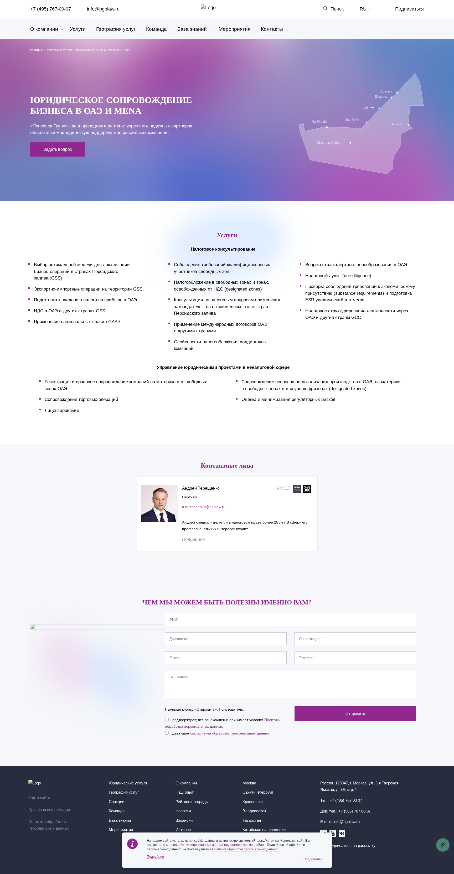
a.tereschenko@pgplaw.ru (203, 507)
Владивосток (254, 811)
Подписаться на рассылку (351, 845)
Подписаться (409, 9)
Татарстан (252, 820)
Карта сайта (39, 797)
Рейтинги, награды (192, 801)
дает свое (221, 733)
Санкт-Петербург (258, 792)
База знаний (192, 29)
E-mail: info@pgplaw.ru (340, 821)
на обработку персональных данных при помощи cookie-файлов (217, 845)
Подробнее (193, 539)
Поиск (337, 9)
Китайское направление (264, 829)
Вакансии (184, 820)
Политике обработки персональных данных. (245, 849)
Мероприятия (234, 29)
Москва (249, 783)
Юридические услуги (128, 783)
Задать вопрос (57, 149)
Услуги (78, 29)
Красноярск (253, 801)
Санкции (116, 801)
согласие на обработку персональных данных (230, 733)
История (183, 829)
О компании (44, 29)
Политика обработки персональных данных (48, 825)
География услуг (116, 29)
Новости (183, 811)
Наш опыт (185, 792)
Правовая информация (49, 809)
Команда (156, 29)
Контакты (272, 29)
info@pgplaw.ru (103, 9)
